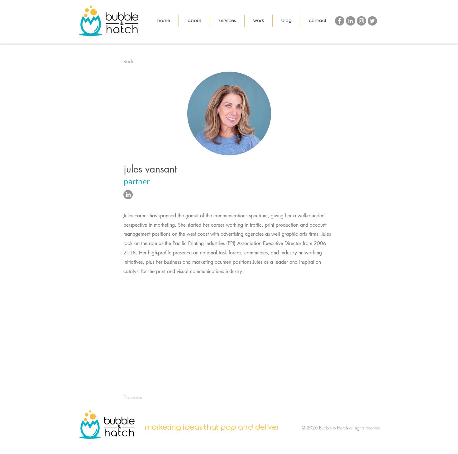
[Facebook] (339, 21)
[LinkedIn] (350, 21)
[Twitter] (372, 21)
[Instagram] (361, 21)
